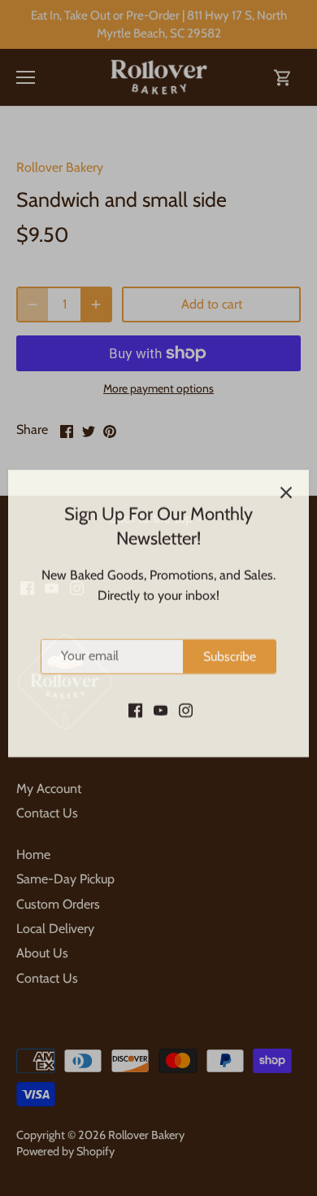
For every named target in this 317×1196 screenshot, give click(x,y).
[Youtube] (160, 694)
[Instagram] (186, 694)
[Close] (286, 477)
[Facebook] (135, 694)
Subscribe (229, 641)
